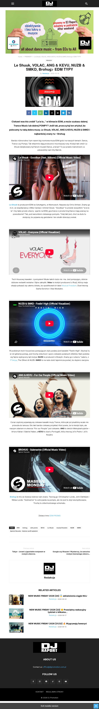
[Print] (57, 112)
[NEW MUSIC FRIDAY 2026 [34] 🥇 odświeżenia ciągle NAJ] (16, 600)
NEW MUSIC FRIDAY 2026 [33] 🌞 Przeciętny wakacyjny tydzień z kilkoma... (57, 611)
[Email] (52, 112)
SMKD (79, 528)
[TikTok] (52, 681)
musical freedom (62, 528)
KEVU (42, 528)
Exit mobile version (49, 706)
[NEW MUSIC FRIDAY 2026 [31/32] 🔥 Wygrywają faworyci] (16, 627)
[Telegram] (63, 112)
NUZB (72, 528)
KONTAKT (40, 692)
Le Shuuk (50, 528)
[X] (34, 112)
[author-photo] (49, 574)
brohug (25, 528)
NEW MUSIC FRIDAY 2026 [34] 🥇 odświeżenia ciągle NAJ (57, 596)
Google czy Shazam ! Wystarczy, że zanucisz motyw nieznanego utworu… (71, 553)
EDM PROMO (54, 515)
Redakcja (45, 73)
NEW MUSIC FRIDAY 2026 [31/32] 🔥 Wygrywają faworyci (57, 623)
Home (20, 57)
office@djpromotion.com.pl (54, 667)
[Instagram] (39, 681)
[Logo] (49, 652)
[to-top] (96, 705)
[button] (12, 3)
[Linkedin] (46, 112)
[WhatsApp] (40, 112)
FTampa (13, 360)
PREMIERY (28, 57)
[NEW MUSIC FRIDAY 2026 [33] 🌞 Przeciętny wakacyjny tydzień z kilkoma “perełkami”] (16, 614)
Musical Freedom (69, 285)
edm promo (34, 528)
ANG (18, 528)
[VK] (69, 112)
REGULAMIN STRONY (54, 692)
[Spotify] (46, 681)
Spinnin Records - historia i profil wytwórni (24, 531)
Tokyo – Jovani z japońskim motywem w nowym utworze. (28, 553)
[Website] (59, 681)
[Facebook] (28, 112)
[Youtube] (65, 681)
